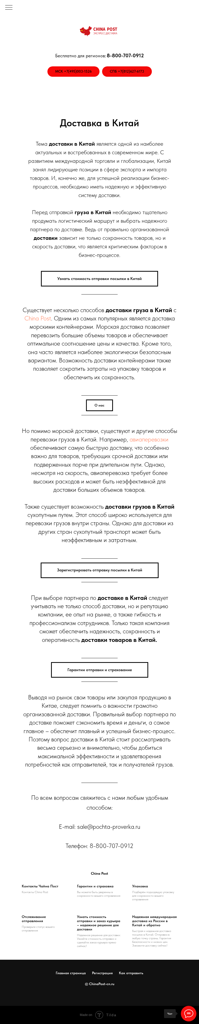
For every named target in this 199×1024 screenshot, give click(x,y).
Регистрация (102, 973)
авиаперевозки (149, 439)
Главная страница (71, 973)
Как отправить (131, 973)
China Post (37, 318)
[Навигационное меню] (8, 7)
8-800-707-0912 (111, 846)
